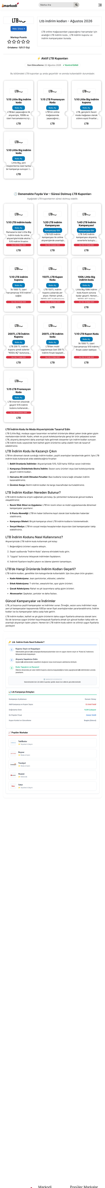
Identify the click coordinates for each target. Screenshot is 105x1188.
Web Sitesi (18, 28)
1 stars (9, 42)
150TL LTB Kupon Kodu (52, 278)
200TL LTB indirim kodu (52, 335)
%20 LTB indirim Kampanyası (52, 224)
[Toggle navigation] (100, 5)
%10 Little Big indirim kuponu (86, 101)
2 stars (14, 42)
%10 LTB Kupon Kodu (86, 333)
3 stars (19, 42)
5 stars (28, 42)
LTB (18, 123)
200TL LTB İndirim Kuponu (18, 335)
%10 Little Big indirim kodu (18, 152)
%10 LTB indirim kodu (18, 222)
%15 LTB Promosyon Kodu (52, 101)
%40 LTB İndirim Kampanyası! (86, 224)
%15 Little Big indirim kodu (18, 101)
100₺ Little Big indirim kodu (86, 278)
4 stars (23, 42)
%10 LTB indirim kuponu (18, 278)
